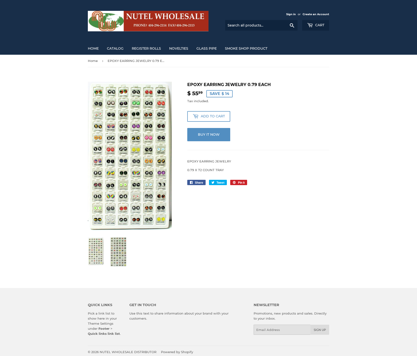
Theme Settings (100, 323)
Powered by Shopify (177, 352)
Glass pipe (206, 48)
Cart (319, 25)
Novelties (178, 48)
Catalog (115, 48)
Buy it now (209, 134)
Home (93, 48)
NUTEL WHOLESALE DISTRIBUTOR (128, 352)
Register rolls (146, 48)
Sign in (291, 14)
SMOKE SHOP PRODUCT (246, 48)
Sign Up (320, 330)
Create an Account (316, 14)
